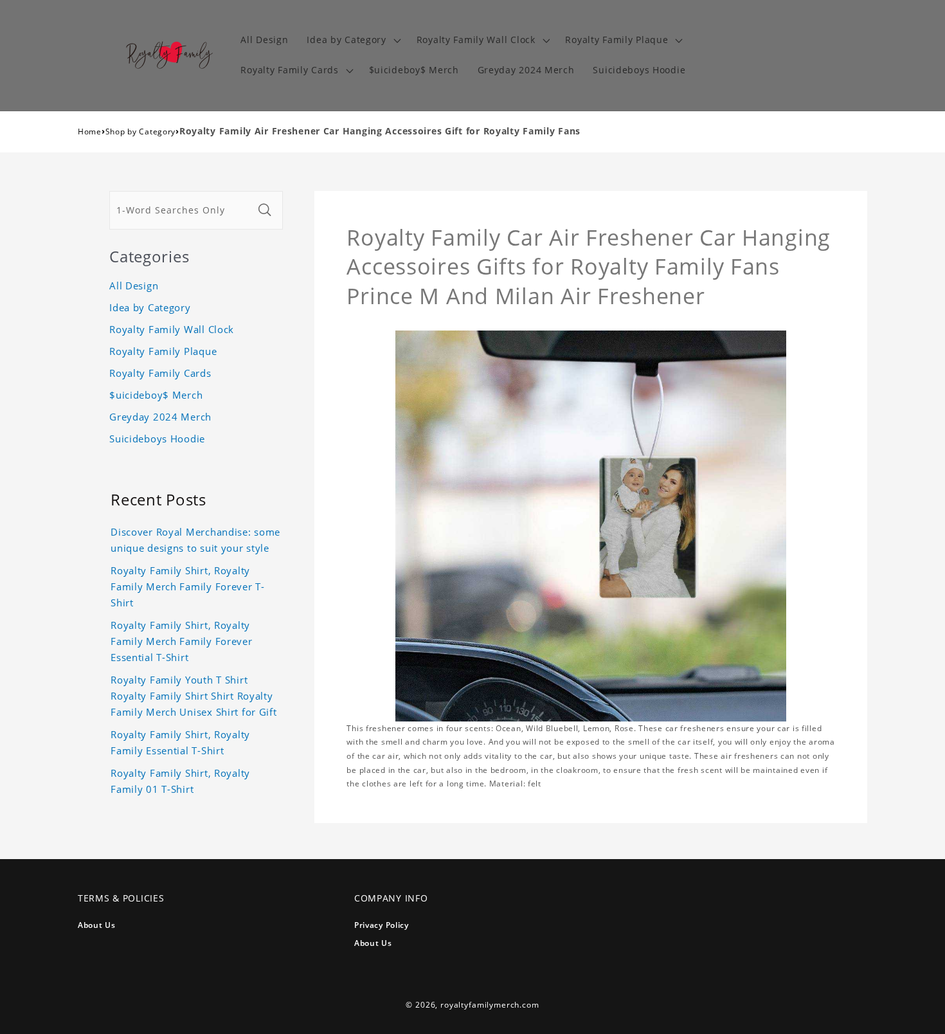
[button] (352, 40)
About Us (97, 925)
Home (90, 131)
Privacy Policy (381, 925)
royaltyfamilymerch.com (489, 1005)
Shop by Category (140, 131)
